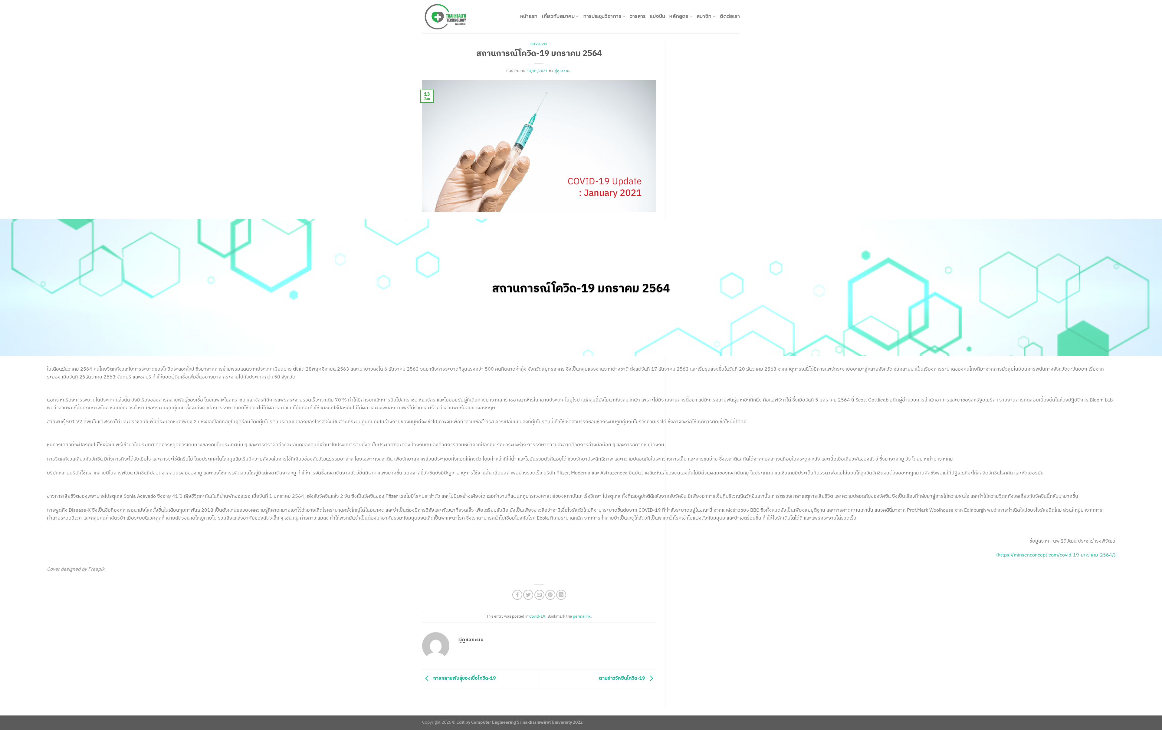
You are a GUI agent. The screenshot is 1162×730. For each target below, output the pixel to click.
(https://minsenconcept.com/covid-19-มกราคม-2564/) (1055, 555)
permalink (582, 616)
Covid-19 (539, 44)
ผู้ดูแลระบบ (563, 71)
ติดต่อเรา (730, 16)
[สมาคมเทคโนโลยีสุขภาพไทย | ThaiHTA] (454, 16)
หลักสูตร (678, 16)
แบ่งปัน (657, 16)
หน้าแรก (529, 16)
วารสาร (638, 16)
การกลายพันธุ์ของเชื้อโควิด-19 (464, 678)
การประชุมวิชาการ (602, 16)
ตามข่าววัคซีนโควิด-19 (622, 678)
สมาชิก (704, 16)
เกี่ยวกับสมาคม (558, 16)
